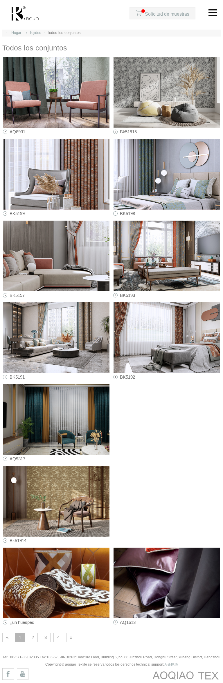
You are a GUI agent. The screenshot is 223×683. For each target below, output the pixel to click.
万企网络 (171, 664)
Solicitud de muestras (162, 13)
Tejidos (35, 32)
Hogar (16, 32)
